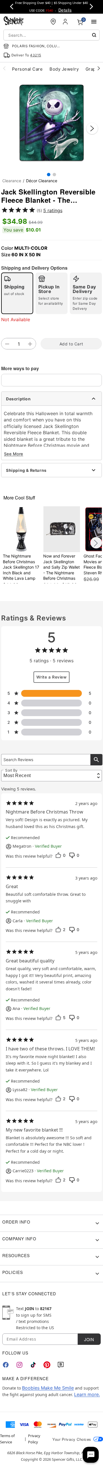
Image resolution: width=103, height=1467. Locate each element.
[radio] (17, 293)
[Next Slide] (92, 128)
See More (13, 453)
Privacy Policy (34, 1439)
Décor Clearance (41, 180)
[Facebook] (5, 1364)
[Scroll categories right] (98, 68)
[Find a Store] (53, 21)
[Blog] (60, 1364)
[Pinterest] (46, 1364)
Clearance (11, 180)
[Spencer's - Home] (13, 21)
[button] (51, 122)
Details (65, 10)
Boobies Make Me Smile (48, 1388)
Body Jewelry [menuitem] (64, 69)
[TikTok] (33, 1364)
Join (89, 1339)
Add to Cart (71, 343)
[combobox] (51, 35)
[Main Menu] (94, 22)
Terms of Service (7, 1439)
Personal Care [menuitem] (27, 69)
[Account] (66, 21)
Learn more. (87, 1394)
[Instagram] (19, 1364)
